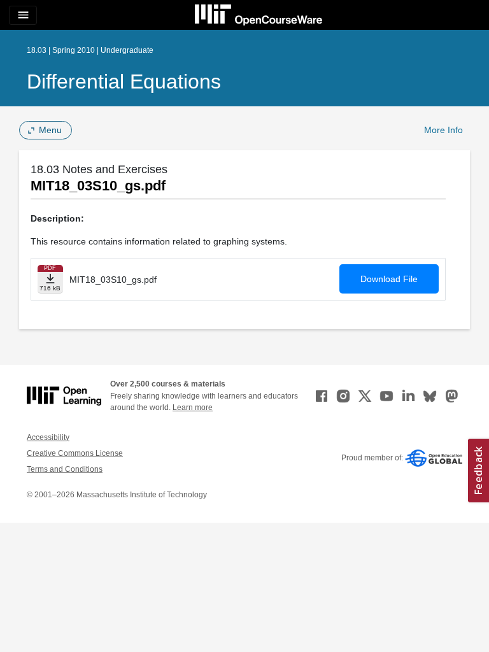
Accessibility (48, 437)
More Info (443, 130)
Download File (389, 279)
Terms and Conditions (65, 469)
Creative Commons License (75, 453)
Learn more (193, 407)
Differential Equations (124, 81)
